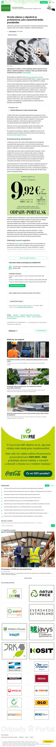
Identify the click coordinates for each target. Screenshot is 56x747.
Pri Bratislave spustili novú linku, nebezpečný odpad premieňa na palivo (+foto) (22, 494)
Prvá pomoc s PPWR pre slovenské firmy (16, 569)
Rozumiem (48, 741)
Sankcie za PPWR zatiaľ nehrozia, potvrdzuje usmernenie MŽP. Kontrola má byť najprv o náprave (25, 513)
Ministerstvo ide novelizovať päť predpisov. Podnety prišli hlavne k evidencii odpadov (23, 516)
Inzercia (26, 737)
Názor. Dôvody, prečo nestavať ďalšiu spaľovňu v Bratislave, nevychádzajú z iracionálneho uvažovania (27, 503)
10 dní (47, 485)
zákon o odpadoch (37, 316)
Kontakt (31, 737)
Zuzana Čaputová (12, 318)
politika (28, 316)
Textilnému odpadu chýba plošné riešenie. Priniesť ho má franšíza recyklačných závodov (24, 510)
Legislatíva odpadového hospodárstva (30, 315)
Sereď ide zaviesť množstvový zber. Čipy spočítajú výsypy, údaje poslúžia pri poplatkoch (23, 488)
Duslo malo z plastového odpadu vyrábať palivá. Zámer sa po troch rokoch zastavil (22, 497)
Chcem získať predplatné (17, 285)
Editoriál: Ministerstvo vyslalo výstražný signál (24, 110)
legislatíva (16, 315)
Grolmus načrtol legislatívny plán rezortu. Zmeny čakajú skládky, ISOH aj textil (21, 500)
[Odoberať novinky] (53, 525)
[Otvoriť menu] (53, 2)
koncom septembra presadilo (34, 77)
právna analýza (19, 243)
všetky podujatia (28, 578)
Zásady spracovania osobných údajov (9, 737)
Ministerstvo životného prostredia (16, 316)
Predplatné (44, 2)
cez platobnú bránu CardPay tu (25, 307)
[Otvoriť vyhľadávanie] (50, 2)
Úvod (2, 2)
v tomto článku (26, 72)
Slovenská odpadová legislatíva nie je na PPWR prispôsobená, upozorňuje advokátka (23, 506)
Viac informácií (31, 745)
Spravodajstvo (12, 31)
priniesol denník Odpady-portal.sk (16, 135)
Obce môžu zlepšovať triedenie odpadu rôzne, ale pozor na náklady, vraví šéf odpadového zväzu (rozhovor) (28, 491)
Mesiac (52, 485)
